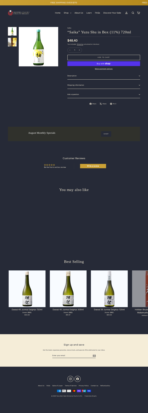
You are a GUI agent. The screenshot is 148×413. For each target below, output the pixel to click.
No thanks (74, 230)
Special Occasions (74, 221)
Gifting (74, 213)
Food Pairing (74, 205)
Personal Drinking (74, 197)
